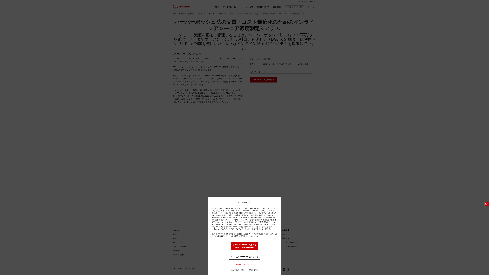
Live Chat (487, 204)
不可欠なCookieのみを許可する (244, 257)
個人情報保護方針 (237, 270)
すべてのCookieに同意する (244, 246)
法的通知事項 (253, 270)
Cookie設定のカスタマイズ (245, 264)
